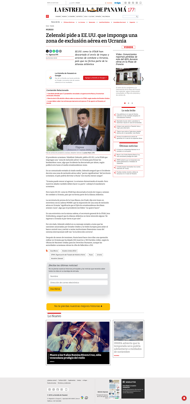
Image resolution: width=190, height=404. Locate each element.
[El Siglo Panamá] (118, 3)
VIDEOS (128, 47)
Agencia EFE (53, 55)
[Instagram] (137, 2)
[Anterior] (114, 79)
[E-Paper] (108, 3)
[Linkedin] (57, 51)
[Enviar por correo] (60, 51)
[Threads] (125, 2)
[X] (129, 2)
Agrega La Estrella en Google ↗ (95, 78)
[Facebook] (133, 2)
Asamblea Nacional (119, 22)
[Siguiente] (142, 79)
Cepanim (132, 22)
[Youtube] (140, 2)
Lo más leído (128, 110)
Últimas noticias (128, 146)
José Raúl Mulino (104, 22)
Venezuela (92, 22)
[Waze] (86, 397)
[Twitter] (47, 51)
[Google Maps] (82, 397)
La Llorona (81, 22)
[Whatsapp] (53, 51)
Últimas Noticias (69, 22)
